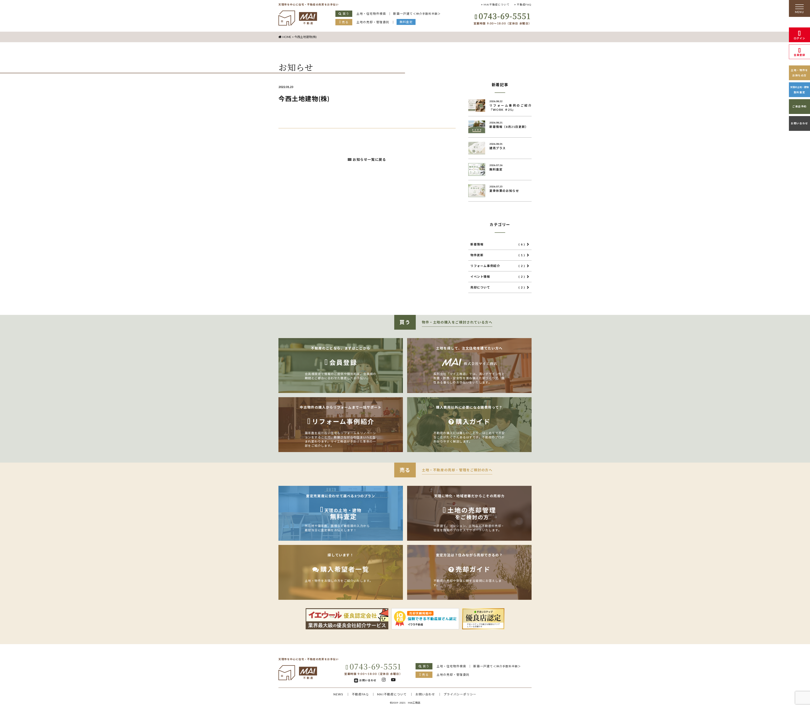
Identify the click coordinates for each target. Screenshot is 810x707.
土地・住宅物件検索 (371, 13)
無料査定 (406, 22)
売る (345, 22)
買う (346, 13)
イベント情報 (497, 276)
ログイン (799, 38)
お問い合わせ (799, 123)
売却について (497, 287)
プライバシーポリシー (460, 694)
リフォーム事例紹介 (497, 266)
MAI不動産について (496, 4)
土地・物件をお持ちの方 (799, 73)
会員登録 (799, 55)
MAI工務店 (414, 702)
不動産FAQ (524, 4)
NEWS (338, 694)
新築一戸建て (417, 13)
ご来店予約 (799, 106)
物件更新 (497, 255)
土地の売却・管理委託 (372, 22)
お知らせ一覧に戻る (369, 159)
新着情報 (497, 244)
